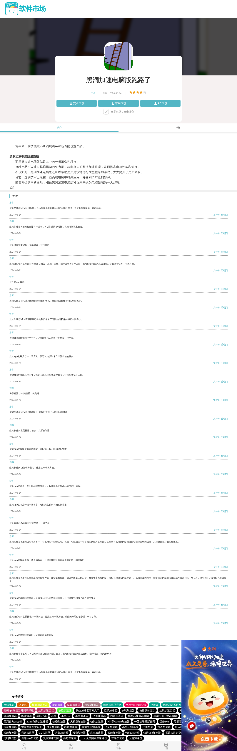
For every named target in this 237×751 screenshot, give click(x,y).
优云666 (164, 721)
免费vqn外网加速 (136, 704)
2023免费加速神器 (37, 721)
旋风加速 (57, 704)
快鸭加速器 (128, 710)
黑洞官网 (179, 721)
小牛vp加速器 (130, 727)
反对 (223, 215)
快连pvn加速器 (30, 738)
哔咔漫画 (26, 715)
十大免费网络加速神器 (94, 738)
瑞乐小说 (41, 715)
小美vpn (66, 715)
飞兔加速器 (111, 727)
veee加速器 (132, 732)
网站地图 (9, 704)
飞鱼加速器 (99, 715)
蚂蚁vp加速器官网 (138, 715)
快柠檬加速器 (147, 710)
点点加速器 (96, 732)
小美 (53, 715)
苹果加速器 (117, 738)
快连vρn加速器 (152, 732)
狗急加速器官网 (112, 704)
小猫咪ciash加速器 (119, 721)
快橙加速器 (59, 721)
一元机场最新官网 (144, 721)
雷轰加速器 (164, 727)
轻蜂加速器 (10, 732)
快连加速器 (65, 710)
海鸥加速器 (10, 738)
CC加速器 (44, 732)
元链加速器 (27, 732)
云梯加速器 (79, 732)
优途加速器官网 (172, 704)
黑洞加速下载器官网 (165, 715)
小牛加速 (148, 727)
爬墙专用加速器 (91, 727)
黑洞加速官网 (51, 738)
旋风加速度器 (40, 704)
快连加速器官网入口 (87, 710)
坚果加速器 (73, 704)
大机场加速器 (78, 721)
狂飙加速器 (10, 715)
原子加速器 (110, 710)
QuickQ (23, 704)
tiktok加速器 (92, 704)
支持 (215, 215)
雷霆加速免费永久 (31, 727)
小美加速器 (81, 715)
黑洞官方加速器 (13, 721)
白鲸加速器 (116, 715)
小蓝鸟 (154, 704)
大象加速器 (10, 727)
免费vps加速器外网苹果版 (19, 710)
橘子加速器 (53, 727)
